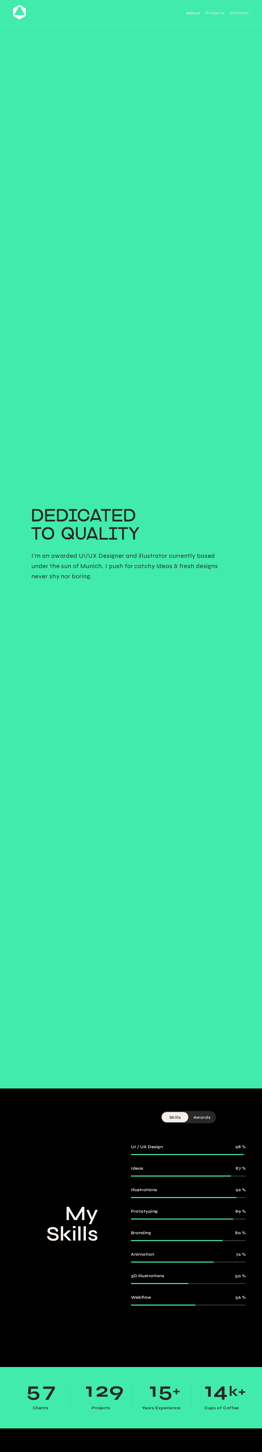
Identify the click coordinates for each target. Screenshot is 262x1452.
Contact (239, 13)
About (193, 13)
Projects (214, 13)
